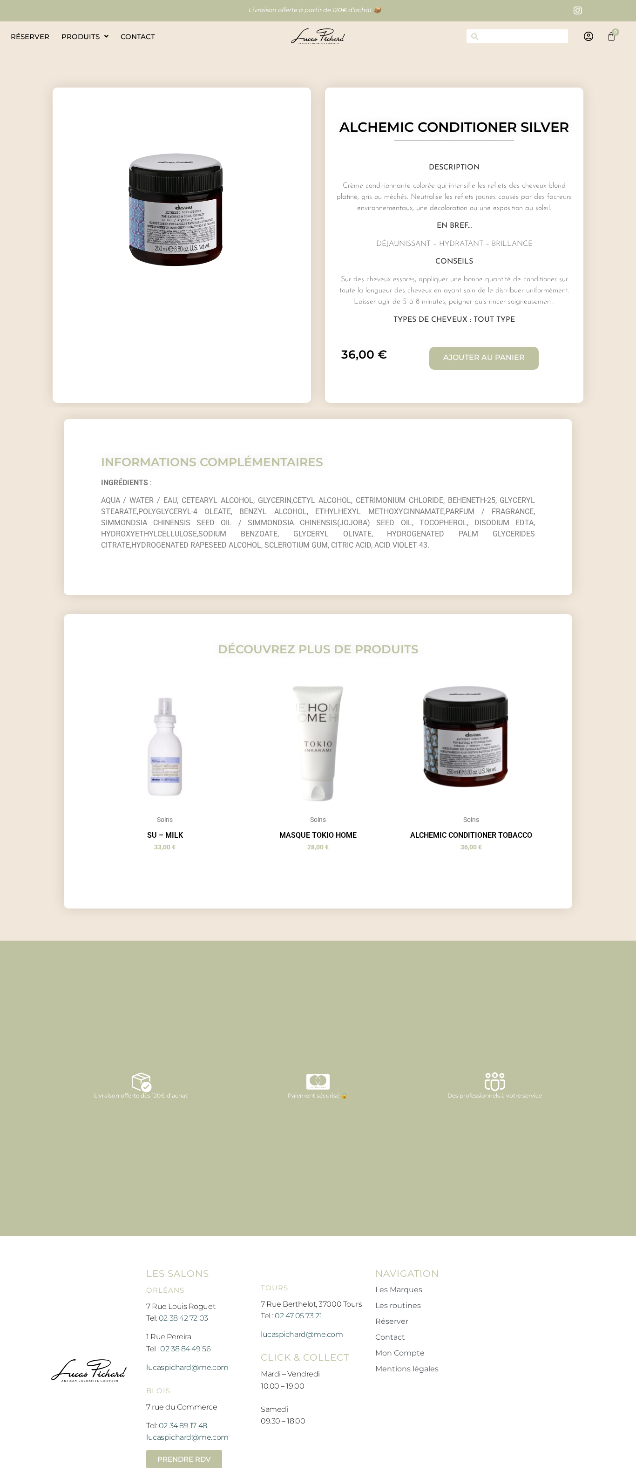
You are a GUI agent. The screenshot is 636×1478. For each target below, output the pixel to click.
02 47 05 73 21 (298, 1315)
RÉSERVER (30, 36)
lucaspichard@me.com (187, 1367)
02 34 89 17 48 (183, 1425)
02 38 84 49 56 (185, 1348)
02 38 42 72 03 (183, 1318)
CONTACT (138, 36)
